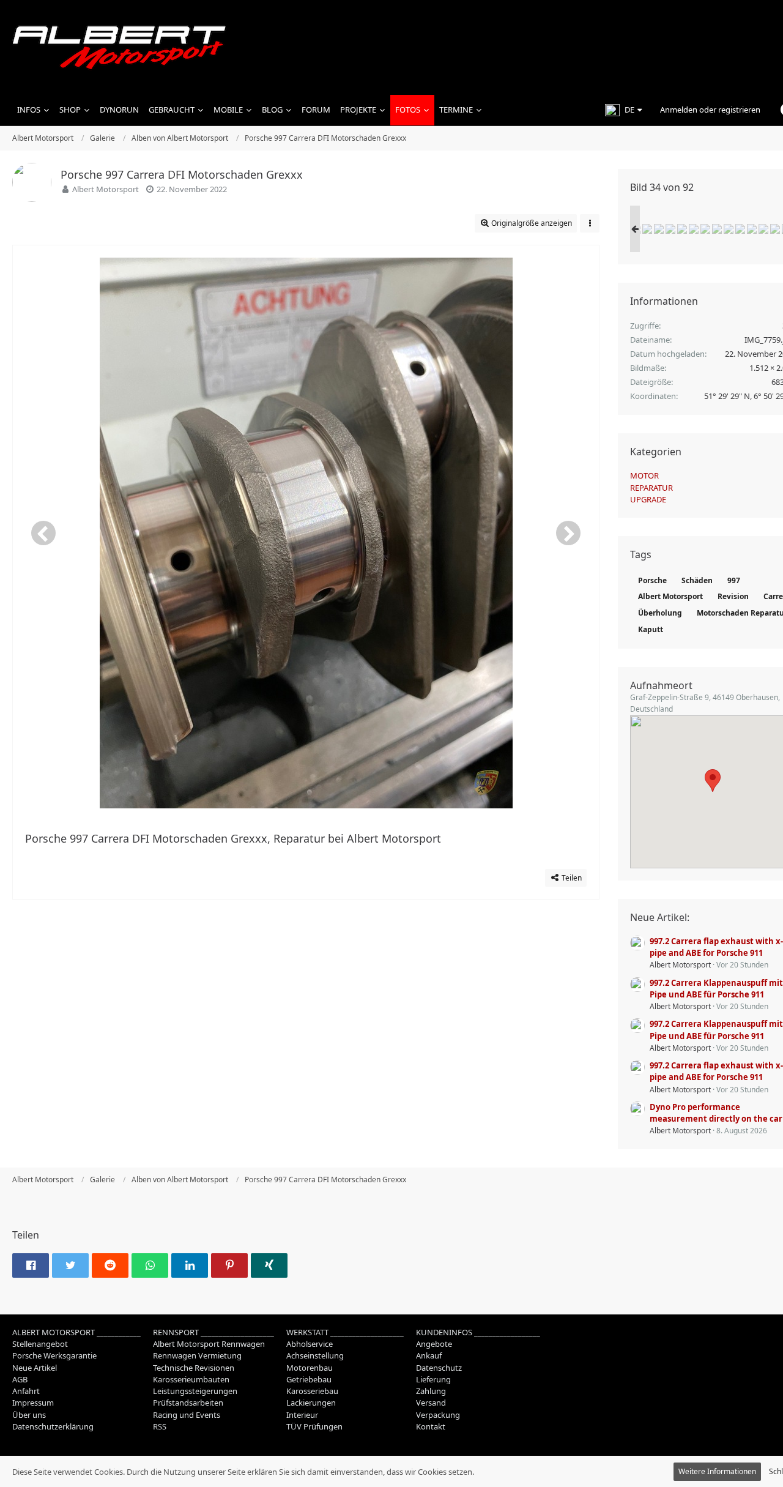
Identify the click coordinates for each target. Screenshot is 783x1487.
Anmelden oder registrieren (710, 109)
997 (733, 580)
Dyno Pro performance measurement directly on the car (716, 1112)
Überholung (660, 613)
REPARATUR (651, 487)
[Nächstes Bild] (568, 533)
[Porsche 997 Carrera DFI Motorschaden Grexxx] (647, 229)
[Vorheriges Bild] (43, 533)
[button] (623, 110)
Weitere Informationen (717, 1471)
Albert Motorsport (105, 189)
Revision (733, 596)
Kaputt (650, 629)
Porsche (652, 580)
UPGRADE (648, 499)
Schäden (697, 580)
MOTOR (644, 475)
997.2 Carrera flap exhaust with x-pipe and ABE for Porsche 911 (716, 947)
